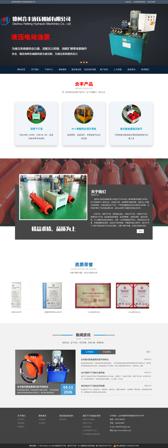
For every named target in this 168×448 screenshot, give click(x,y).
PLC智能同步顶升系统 (91, 434)
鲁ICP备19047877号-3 (104, 446)
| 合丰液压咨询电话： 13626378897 (143, 2)
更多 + (148, 352)
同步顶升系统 (90, 69)
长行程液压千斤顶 (90, 430)
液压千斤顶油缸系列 (91, 416)
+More (140, 231)
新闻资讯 (131, 69)
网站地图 (32, 446)
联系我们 (145, 69)
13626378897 (119, 423)
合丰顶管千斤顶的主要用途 (93, 373)
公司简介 (21, 419)
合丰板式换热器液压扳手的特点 (95, 359)
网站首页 (21, 69)
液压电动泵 (76, 69)
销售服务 (63, 69)
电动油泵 (62, 419)
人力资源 (118, 69)
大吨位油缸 (87, 427)
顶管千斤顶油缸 (89, 419)
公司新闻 (90, 352)
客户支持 (104, 69)
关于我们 (35, 69)
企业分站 (128, 2)
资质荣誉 (21, 423)
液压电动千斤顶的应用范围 (93, 386)
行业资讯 (107, 352)
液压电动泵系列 (66, 416)
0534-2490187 (120, 419)
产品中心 (49, 69)
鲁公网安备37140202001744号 (127, 446)
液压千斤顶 (87, 423)
